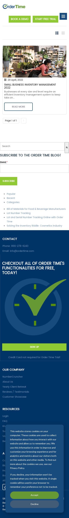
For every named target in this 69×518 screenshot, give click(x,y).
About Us (8, 382)
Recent (11, 198)
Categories (13, 202)
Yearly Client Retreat (14, 387)
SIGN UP (34, 347)
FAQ (5, 421)
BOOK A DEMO (19, 19)
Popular (11, 194)
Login (6, 416)
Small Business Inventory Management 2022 (30, 86)
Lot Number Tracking (18, 213)
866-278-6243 (19, 246)
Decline (35, 504)
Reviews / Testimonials (16, 392)
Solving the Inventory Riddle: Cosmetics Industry (34, 226)
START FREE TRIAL (45, 19)
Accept (34, 495)
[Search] (67, 147)
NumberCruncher (13, 377)
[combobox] (32, 146)
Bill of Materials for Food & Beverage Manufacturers (36, 209)
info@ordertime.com (22, 251)
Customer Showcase (14, 397)
